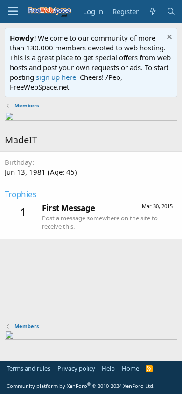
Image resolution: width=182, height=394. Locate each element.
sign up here (56, 77)
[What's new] (152, 11)
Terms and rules (28, 368)
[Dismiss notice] (168, 38)
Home (130, 368)
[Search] (171, 11)
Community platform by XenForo (80, 385)
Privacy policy (76, 368)
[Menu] (13, 11)
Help (108, 368)
